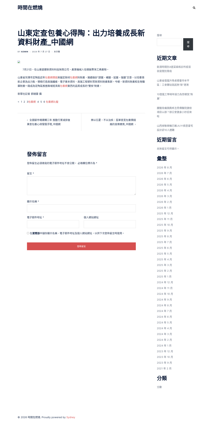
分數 (159, 387)
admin (24, 51)
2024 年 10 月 (165, 293)
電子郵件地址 (35, 217)
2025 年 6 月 (164, 247)
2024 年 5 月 (164, 322)
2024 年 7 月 (164, 311)
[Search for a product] (194, 8)
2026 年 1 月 (164, 207)
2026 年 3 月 (164, 196)
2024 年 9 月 (164, 299)
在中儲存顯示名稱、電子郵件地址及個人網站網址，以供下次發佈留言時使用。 (77, 233)
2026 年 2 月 (164, 201)
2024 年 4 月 (164, 328)
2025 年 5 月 (164, 253)
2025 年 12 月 (165, 213)
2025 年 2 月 (164, 270)
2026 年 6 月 (164, 178)
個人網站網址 (91, 217)
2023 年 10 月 (165, 356)
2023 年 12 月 (165, 351)
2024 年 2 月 (164, 339)
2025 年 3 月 (164, 265)
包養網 (73, 77)
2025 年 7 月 (164, 242)
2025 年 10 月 (165, 224)
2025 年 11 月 (165, 219)
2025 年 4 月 (164, 259)
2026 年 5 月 (164, 184)
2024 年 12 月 (165, 282)
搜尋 (159, 35)
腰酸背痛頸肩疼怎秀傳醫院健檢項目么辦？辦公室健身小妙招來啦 (174, 112)
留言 (30, 173)
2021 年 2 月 (164, 368)
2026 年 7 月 (164, 173)
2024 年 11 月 (165, 288)
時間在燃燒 (30, 8)
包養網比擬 (52, 101)
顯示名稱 (33, 201)
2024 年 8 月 (164, 305)
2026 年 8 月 (164, 167)
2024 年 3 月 (164, 334)
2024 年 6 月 (164, 316)
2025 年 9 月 (164, 230)
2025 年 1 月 (164, 276)
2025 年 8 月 (164, 236)
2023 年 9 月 (164, 362)
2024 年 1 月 (164, 345)
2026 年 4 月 (164, 190)
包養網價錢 (51, 77)
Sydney (70, 417)
